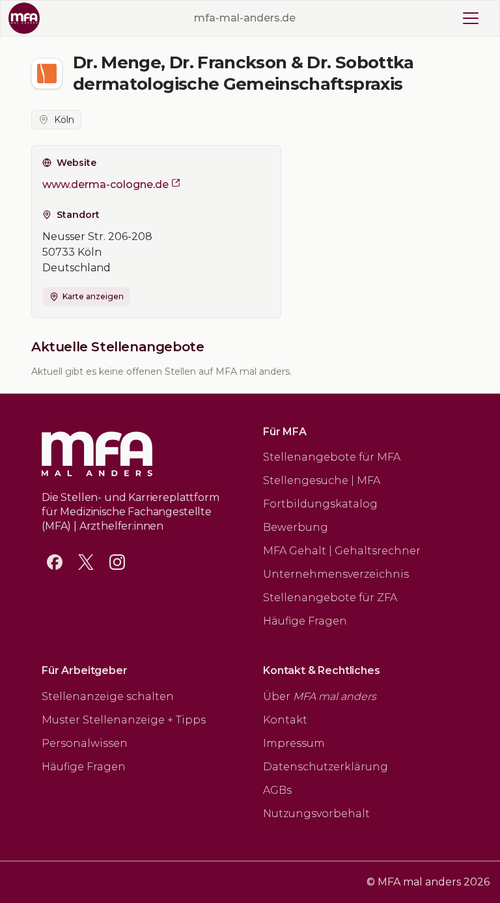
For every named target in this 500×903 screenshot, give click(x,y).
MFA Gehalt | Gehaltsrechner (342, 551)
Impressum (294, 743)
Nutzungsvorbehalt (316, 813)
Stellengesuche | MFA (321, 480)
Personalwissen (85, 743)
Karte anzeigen (93, 296)
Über (319, 696)
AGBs (277, 790)
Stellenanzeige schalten (108, 696)
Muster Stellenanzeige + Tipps (124, 720)
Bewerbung (295, 527)
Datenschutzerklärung (325, 767)
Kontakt (285, 720)
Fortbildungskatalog (320, 504)
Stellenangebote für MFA (331, 457)
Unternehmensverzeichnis (336, 574)
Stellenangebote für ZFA (330, 597)
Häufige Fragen (305, 621)
